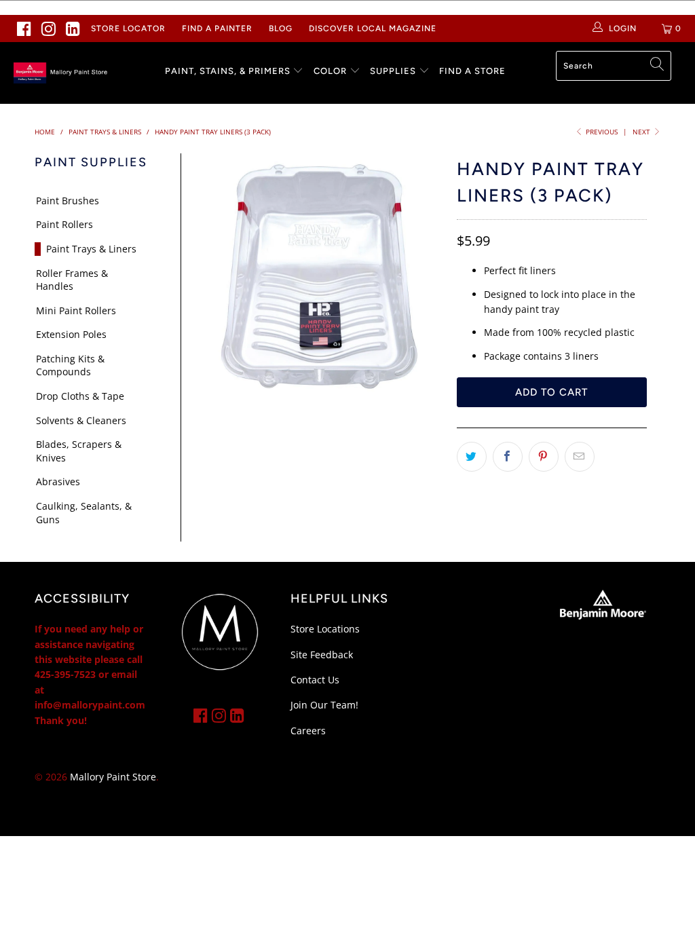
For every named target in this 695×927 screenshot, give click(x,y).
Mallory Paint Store (113, 776)
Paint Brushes (67, 200)
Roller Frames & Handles (72, 280)
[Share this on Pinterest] (544, 457)
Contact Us (314, 679)
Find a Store (472, 71)
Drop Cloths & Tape (80, 396)
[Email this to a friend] (580, 457)
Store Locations (325, 628)
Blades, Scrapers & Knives (78, 451)
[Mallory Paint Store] (62, 73)
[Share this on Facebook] (508, 457)
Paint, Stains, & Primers (227, 71)
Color (330, 71)
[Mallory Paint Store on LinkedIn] (73, 28)
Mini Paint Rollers (76, 310)
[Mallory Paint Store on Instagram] (48, 28)
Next (642, 131)
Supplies (393, 71)
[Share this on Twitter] (472, 457)
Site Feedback (321, 654)
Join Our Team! (324, 704)
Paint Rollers (64, 224)
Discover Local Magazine (372, 28)
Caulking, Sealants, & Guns (84, 512)
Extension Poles (71, 334)
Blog (281, 28)
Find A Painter (217, 28)
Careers (308, 730)
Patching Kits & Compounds (70, 365)
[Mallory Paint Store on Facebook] (24, 28)
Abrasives (58, 481)
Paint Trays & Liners (91, 248)
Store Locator (128, 28)
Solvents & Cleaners (81, 420)
